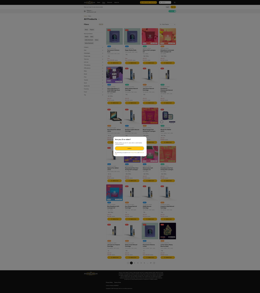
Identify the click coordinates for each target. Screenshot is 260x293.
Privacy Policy (133, 152)
